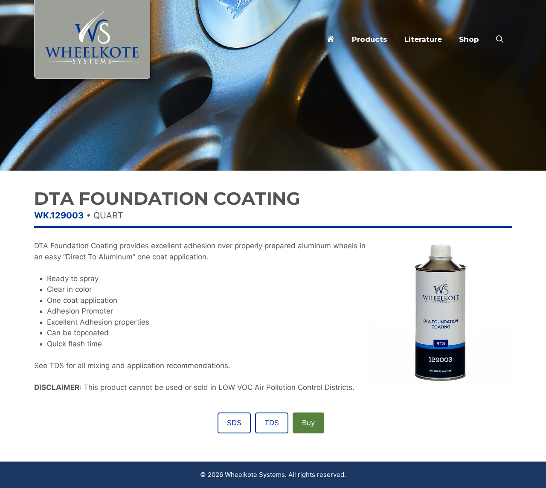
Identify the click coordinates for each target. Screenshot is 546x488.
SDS (234, 422)
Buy (308, 422)
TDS (271, 422)
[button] (500, 39)
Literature (423, 39)
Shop (469, 39)
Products (369, 39)
